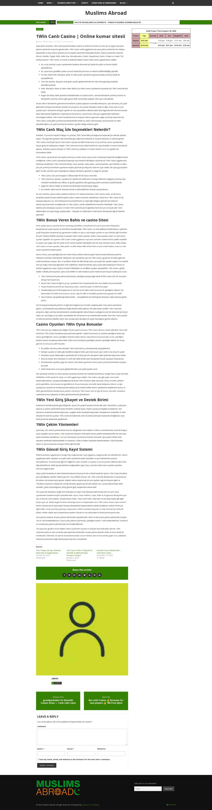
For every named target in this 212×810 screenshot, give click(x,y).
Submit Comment (47, 765)
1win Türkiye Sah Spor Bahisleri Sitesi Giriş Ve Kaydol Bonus (48, 551)
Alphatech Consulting (90, 805)
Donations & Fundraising (104, 3)
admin (40, 42)
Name (41, 749)
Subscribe (172, 805)
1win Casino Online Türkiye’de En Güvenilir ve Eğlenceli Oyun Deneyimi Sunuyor (79, 552)
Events (84, 3)
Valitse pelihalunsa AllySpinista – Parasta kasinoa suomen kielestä (107, 22)
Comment (41, 726)
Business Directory (67, 3)
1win (62, 437)
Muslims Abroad (106, 12)
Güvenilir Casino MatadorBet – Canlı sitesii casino (109, 551)
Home (40, 3)
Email (70, 749)
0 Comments (68, 42)
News (49, 3)
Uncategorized (65, 22)
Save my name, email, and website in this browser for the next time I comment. (74, 759)
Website (58, 683)
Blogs (123, 3)
